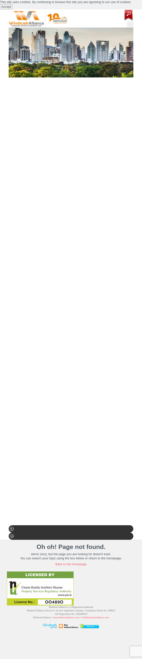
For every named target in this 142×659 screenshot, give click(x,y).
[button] (71, 529)
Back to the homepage (71, 564)
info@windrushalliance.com (95, 617)
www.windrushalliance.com (66, 617)
